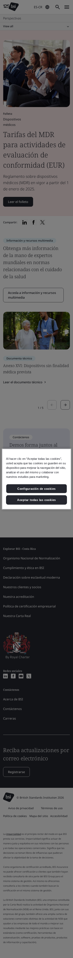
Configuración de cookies (36, 488)
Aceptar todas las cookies (36, 500)
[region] (36, 479)
